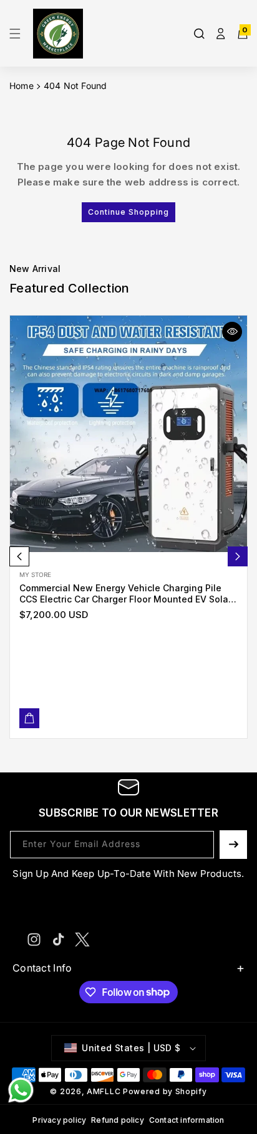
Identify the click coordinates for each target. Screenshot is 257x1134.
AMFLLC (103, 1091)
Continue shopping (128, 212)
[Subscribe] (233, 844)
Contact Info (42, 968)
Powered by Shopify (165, 1091)
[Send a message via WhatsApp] (21, 1090)
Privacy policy (59, 1120)
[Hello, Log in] (220, 33)
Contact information (187, 1120)
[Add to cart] (29, 718)
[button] (18, 33)
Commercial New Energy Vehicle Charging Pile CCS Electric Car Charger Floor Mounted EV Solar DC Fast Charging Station (125, 594)
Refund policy (117, 1120)
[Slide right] (238, 556)
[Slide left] (19, 556)
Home (21, 85)
